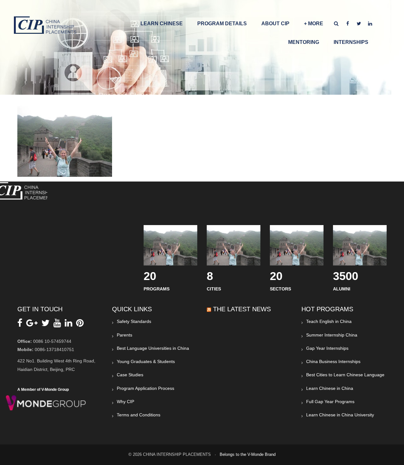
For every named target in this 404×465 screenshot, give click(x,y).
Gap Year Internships (327, 348)
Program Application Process (145, 388)
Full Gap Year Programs (330, 401)
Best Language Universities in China (153, 348)
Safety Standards (134, 321)
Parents (124, 334)
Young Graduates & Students (146, 361)
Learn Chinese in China (329, 388)
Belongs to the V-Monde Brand (248, 454)
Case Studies (130, 374)
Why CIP (125, 401)
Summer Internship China (331, 334)
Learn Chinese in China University (340, 414)
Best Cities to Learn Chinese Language (345, 374)
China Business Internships (333, 361)
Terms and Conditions (138, 414)
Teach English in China (329, 321)
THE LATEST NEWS (242, 309)
